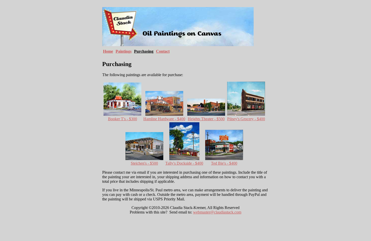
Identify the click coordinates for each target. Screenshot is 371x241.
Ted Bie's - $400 (224, 163)
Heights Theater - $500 (206, 119)
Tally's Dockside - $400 (184, 163)
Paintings (123, 51)
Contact (163, 51)
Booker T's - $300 (122, 119)
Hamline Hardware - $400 (164, 119)
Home (108, 51)
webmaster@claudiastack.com (217, 212)
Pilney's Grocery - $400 (246, 119)
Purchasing (143, 51)
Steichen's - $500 (144, 163)
